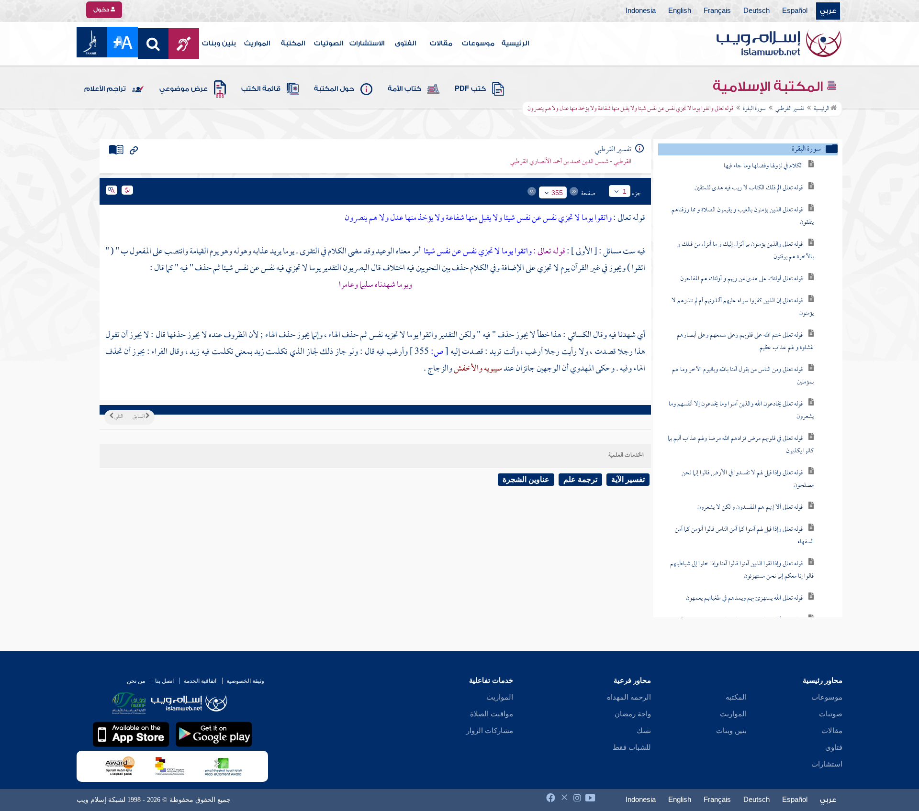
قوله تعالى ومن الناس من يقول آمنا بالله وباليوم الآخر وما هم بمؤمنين (743, 376)
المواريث (257, 43)
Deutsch (756, 11)
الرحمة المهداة (629, 697)
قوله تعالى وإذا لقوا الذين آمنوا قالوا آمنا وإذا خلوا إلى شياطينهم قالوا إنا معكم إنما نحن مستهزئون (742, 570)
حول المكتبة (334, 89)
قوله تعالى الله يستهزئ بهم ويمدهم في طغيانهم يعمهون (744, 598)
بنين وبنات (219, 43)
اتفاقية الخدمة (200, 681)
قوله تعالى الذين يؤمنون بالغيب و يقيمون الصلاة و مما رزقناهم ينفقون (743, 216)
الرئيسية (515, 43)
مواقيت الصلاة (491, 714)
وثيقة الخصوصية (245, 681)
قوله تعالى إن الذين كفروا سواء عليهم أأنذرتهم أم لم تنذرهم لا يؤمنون (743, 307)
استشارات (826, 764)
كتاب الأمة (404, 89)
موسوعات (478, 43)
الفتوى (405, 43)
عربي (828, 11)
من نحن (136, 681)
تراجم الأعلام (105, 89)
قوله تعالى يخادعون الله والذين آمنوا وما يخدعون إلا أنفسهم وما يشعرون (741, 410)
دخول (102, 9)
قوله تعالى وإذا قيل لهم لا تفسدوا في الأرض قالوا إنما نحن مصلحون (748, 479)
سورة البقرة (754, 109)
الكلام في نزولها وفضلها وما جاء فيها (763, 166)
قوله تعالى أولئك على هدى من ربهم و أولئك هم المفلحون (741, 279)
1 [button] (625, 191)
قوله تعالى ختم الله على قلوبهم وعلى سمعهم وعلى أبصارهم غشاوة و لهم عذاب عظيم (745, 342)
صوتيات (830, 714)
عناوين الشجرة (526, 479)
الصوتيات (328, 43)
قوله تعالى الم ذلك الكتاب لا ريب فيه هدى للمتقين (749, 188)
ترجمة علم (580, 479)
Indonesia (641, 11)
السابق (139, 417)
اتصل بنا (164, 681)
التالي (118, 417)
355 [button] (557, 193)
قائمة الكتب (260, 89)
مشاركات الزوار (489, 730)
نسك (644, 730)
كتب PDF (470, 89)
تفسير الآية (628, 479)
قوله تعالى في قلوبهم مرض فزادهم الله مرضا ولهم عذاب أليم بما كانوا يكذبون (741, 445)
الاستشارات (366, 43)
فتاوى (833, 747)
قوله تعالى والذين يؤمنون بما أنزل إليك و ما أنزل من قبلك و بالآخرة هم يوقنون (745, 251)
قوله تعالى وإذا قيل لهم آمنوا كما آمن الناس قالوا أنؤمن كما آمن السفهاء (744, 536)
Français (717, 11)
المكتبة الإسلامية (769, 86)
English (679, 11)
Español (794, 11)
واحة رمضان (633, 714)
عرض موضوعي (183, 89)
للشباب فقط (632, 747)
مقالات (441, 43)
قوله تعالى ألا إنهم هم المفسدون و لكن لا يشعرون (750, 508)
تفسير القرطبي (789, 109)
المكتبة (293, 43)
